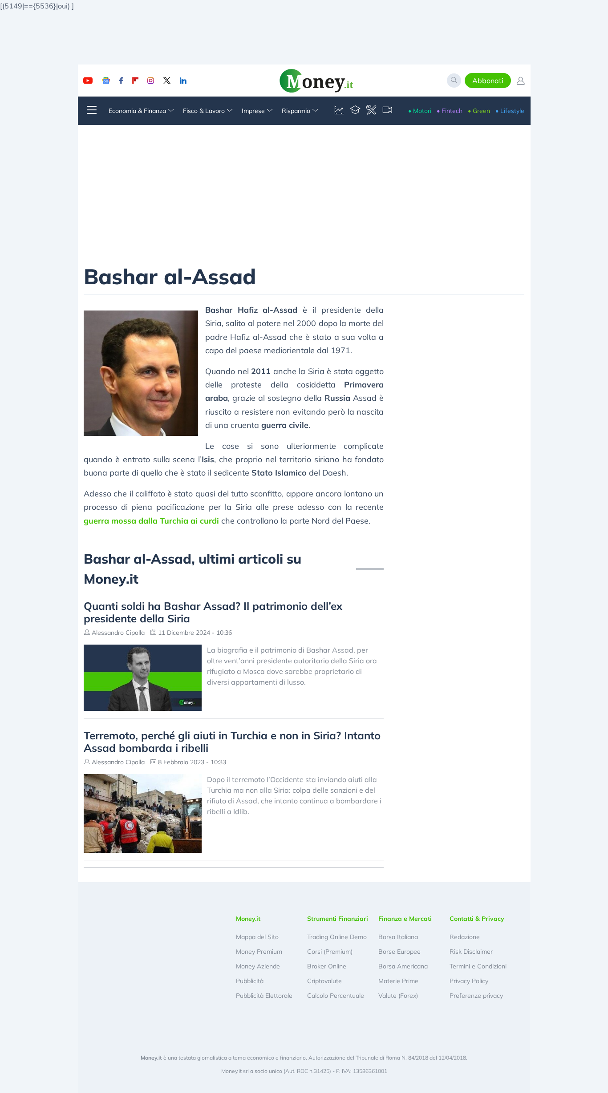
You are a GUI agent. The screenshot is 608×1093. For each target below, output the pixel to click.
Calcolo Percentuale (335, 996)
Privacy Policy (469, 981)
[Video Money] (387, 111)
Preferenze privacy (476, 996)
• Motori (419, 111)
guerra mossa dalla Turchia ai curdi (151, 521)
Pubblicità (249, 981)
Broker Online (326, 966)
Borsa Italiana (398, 937)
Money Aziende (258, 966)
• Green (479, 111)
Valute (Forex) (398, 996)
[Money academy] (355, 111)
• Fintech (449, 111)
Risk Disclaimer (471, 952)
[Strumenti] (371, 111)
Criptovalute (324, 981)
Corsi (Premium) (330, 952)
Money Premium (259, 952)
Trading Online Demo (337, 937)
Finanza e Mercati (405, 919)
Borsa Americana (403, 966)
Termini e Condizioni (478, 966)
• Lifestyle (509, 111)
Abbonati (487, 80)
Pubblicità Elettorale (264, 996)
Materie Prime (398, 981)
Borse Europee (399, 952)
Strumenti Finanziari (337, 919)
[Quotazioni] (339, 111)
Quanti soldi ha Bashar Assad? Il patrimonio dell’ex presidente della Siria (213, 612)
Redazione (465, 937)
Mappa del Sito (257, 937)
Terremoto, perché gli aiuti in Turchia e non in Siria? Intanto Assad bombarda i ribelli (232, 741)
